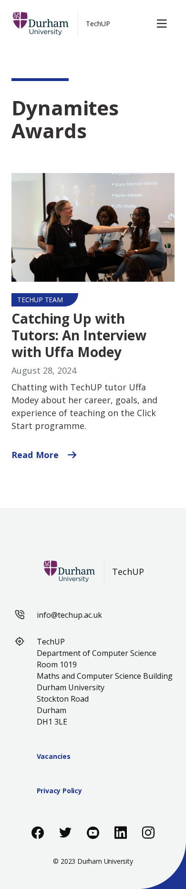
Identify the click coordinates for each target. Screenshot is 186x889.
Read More (36, 454)
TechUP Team (40, 299)
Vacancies (54, 756)
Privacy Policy (59, 790)
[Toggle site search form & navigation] (164, 24)
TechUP (98, 24)
